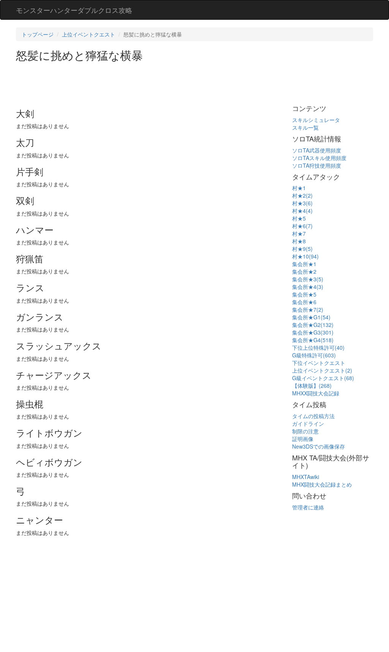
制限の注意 (305, 431)
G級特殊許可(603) (314, 355)
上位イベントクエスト (88, 34)
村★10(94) (305, 256)
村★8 (299, 241)
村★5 (299, 218)
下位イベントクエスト (318, 362)
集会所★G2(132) (313, 324)
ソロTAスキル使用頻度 (319, 158)
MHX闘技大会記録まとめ (322, 484)
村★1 (299, 188)
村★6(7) (302, 226)
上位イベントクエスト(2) (322, 370)
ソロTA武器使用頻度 (316, 150)
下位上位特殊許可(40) (318, 347)
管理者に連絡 (308, 507)
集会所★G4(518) (313, 340)
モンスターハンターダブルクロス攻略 (74, 10)
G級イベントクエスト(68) (323, 378)
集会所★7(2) (307, 309)
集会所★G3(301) (313, 332)
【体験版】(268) (312, 385)
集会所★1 (304, 264)
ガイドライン (308, 423)
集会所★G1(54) (311, 317)
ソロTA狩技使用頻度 (316, 165)
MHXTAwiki (305, 477)
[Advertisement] (154, 82)
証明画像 (302, 439)
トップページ (38, 34)
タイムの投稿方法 (313, 416)
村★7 (299, 233)
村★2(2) (302, 195)
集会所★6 (304, 302)
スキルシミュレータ (316, 120)
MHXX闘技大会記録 (315, 393)
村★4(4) (302, 210)
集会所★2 (304, 271)
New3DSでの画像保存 (318, 446)
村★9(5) (302, 248)
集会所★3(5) (307, 279)
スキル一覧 (305, 127)
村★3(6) (302, 203)
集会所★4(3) (307, 286)
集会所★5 (304, 294)
